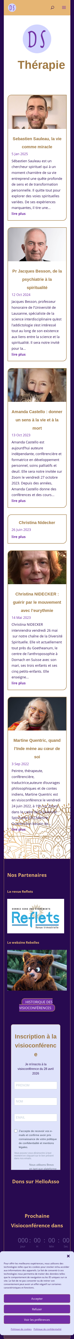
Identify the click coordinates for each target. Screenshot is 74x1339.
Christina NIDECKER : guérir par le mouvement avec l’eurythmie (37, 602)
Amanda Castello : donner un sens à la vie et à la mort (37, 420)
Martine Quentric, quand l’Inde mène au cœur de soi (37, 748)
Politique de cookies (21, 1329)
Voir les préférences (37, 1320)
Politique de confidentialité (47, 1329)
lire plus (19, 213)
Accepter (37, 1299)
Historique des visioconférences (36, 1005)
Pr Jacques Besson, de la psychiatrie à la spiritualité (37, 279)
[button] (68, 1256)
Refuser (37, 1309)
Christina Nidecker (37, 522)
